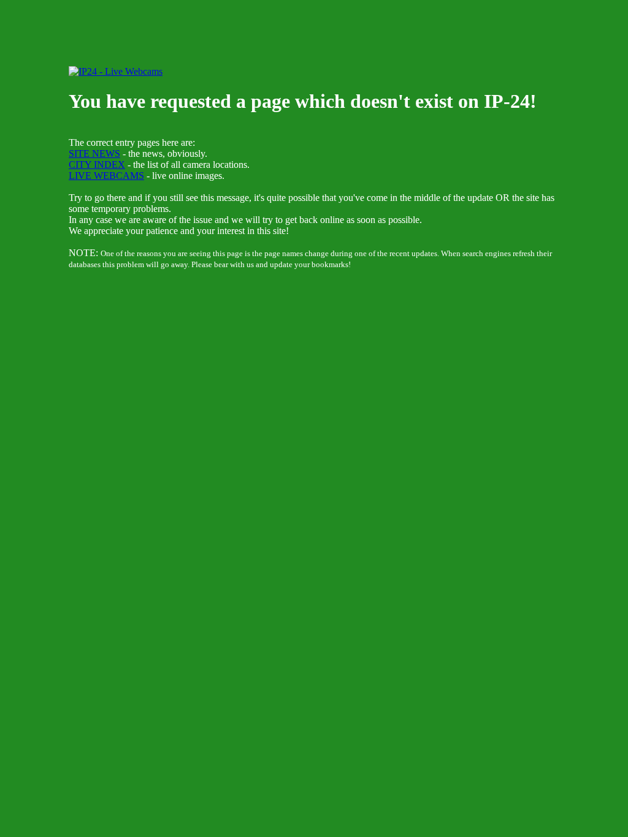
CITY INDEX (97, 164)
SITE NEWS (94, 153)
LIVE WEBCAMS (106, 175)
